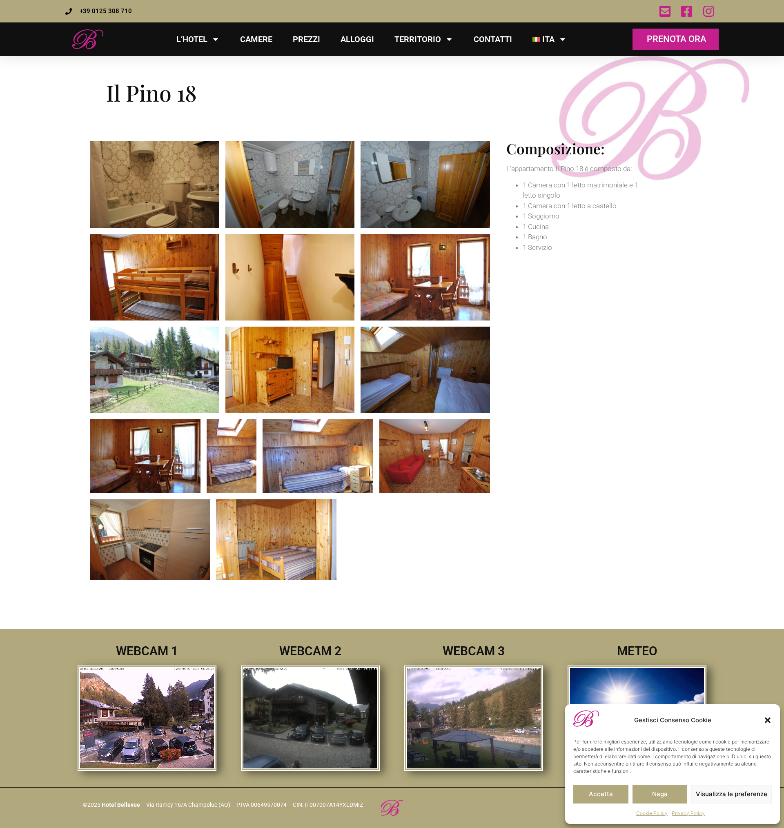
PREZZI (306, 39)
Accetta (601, 794)
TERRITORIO (417, 39)
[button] (768, 720)
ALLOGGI (357, 39)
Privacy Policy (688, 813)
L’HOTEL (191, 39)
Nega (660, 794)
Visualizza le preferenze (731, 794)
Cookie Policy (652, 813)
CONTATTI (493, 39)
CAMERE (256, 39)
